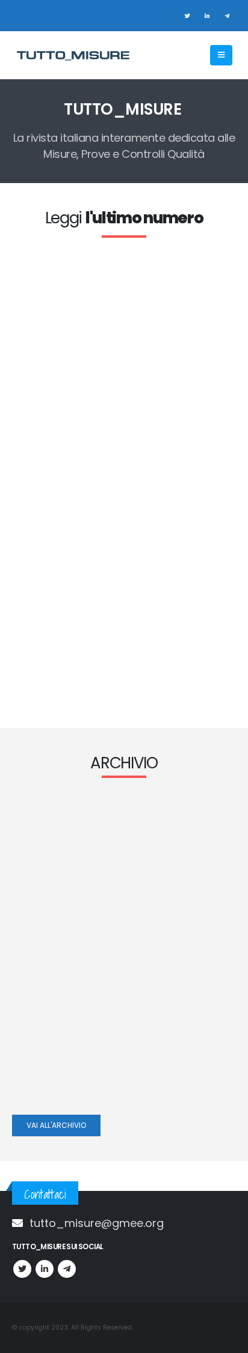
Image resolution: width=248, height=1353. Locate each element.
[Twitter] (187, 15)
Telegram (67, 1269)
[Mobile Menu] (221, 55)
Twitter (22, 1269)
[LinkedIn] (207, 15)
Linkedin (45, 1269)
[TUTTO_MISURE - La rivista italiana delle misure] (72, 55)
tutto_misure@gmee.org (96, 1223)
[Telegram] (227, 15)
